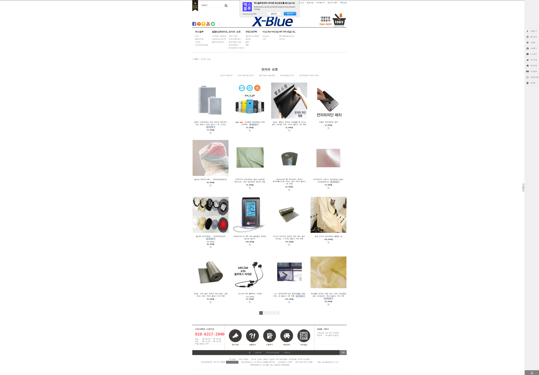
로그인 (301, 3)
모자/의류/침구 (235, 39)
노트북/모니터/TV (219, 39)
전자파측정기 (234, 45)
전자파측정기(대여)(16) (309, 75)
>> (278, 313)
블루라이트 (199, 39)
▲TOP (531, 373)
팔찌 (247, 42)
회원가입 (310, 3)
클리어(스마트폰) (252, 36)
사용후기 (533, 48)
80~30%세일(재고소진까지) (287, 31)
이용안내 (287, 353)
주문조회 (533, 66)
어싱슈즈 (265, 36)
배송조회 (286, 345)
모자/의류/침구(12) (246, 75)
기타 (264, 39)
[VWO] (254, 14)
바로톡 (532, 83)
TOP (343, 353)
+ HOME (195, 59)
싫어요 (274, 14)
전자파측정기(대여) (236, 48)
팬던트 (248, 39)
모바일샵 (303, 345)
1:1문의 (533, 54)
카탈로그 (533, 31)
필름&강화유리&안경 (220, 31)
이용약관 (258, 353)
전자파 (197, 42)
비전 (196, 36)
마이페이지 (320, 3)
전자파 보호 (235, 31)
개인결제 (533, 71)
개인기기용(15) (226, 75)
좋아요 (290, 14)
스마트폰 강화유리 (219, 36)
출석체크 (533, 37)
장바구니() (332, 3)
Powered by (247, 14)
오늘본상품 (534, 77)
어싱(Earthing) (201, 45)
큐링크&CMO (251, 31)
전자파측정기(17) (287, 75)
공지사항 (533, 60)
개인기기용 (233, 36)
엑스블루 (199, 31)
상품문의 (252, 345)
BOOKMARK (195, 5)
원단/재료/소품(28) (267, 75)
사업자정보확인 (232, 362)
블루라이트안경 (218, 42)
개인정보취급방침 (272, 353)
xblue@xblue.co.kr (330, 362)
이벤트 (532, 43)
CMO (247, 45)
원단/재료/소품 (235, 42)
